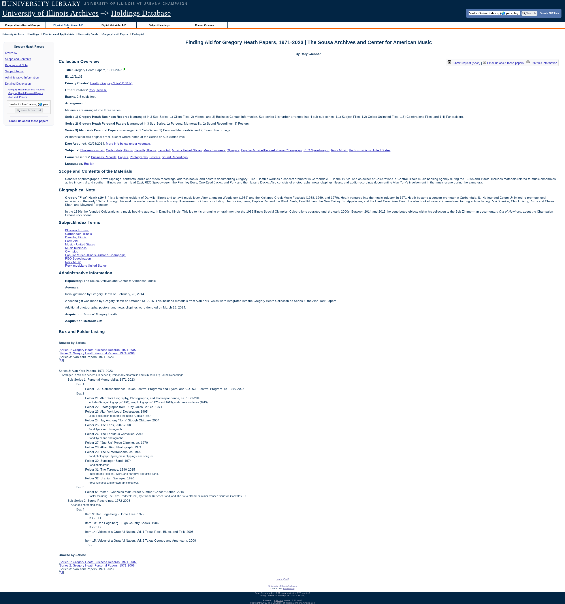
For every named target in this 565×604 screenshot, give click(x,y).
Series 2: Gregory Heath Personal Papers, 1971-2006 (97, 353)
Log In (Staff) (282, 579)
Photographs (139, 157)
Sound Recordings (175, 157)
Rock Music (339, 150)
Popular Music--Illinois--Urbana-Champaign (271, 150)
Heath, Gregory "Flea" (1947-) (111, 83)
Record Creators (204, 25)
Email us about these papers (28, 121)
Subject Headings (159, 25)
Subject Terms (14, 71)
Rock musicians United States (369, 150)
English (89, 163)
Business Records (103, 157)
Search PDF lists (549, 13)
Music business (214, 150)
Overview (11, 52)
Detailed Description (18, 83)
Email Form (288, 588)
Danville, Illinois (145, 150)
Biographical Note (16, 65)
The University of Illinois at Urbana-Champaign (291, 603)
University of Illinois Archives (50, 13)
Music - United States (187, 150)
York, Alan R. (98, 90)
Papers (123, 157)
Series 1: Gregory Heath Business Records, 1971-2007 (98, 350)
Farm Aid (164, 150)
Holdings (33, 34)
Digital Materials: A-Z (114, 25)
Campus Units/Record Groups (22, 25)
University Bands (88, 34)
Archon (279, 600)
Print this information (543, 63)
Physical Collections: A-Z (68, 25)
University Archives (13, 34)
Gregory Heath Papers (115, 34)
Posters (154, 157)
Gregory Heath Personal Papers (25, 93)
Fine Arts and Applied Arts (58, 34)
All (61, 360)
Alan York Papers (17, 97)
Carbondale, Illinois (119, 150)
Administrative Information (22, 77)
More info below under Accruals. (128, 143)
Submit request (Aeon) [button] (466, 63)
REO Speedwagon (316, 150)
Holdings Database (141, 13)
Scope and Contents (18, 59)
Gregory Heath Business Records (26, 89)
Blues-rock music (92, 150)
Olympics (233, 150)
